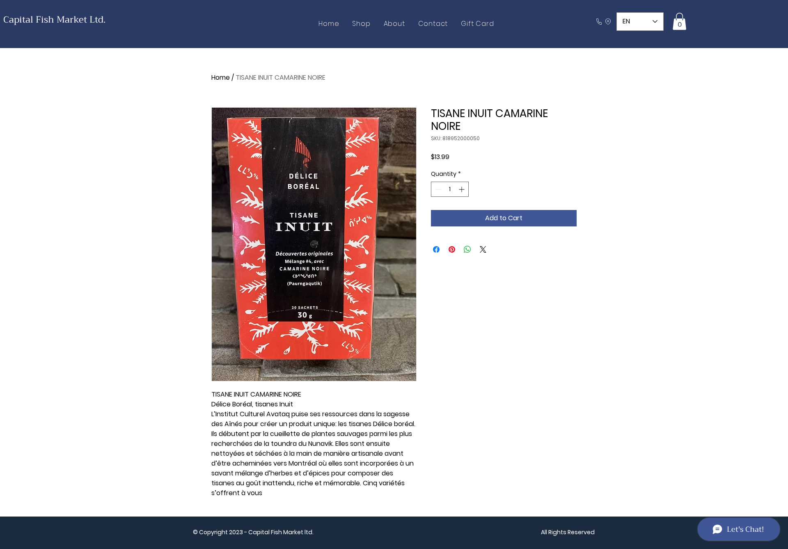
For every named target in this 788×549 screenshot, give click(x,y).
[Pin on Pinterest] (452, 249)
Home (220, 77)
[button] (679, 21)
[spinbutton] (449, 189)
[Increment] (462, 189)
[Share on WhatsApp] (467, 249)
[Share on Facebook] (436, 249)
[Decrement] (437, 189)
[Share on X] (483, 249)
